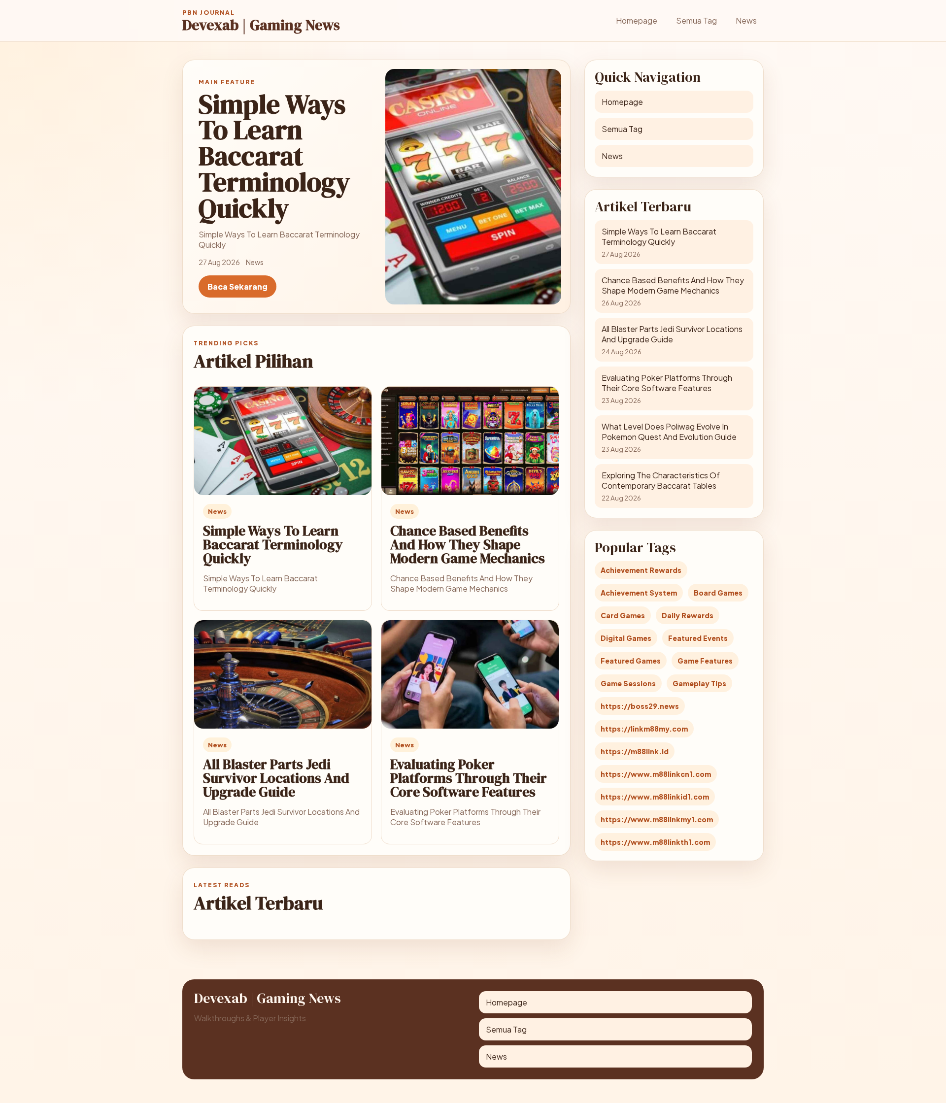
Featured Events (698, 638)
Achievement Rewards (641, 570)
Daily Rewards (687, 615)
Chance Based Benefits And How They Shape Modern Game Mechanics (467, 544)
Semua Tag (696, 20)
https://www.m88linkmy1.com (657, 819)
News (746, 20)
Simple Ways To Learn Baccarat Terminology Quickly (273, 544)
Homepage (636, 20)
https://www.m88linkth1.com (655, 841)
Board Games (718, 592)
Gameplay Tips (699, 683)
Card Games (623, 615)
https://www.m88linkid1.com (655, 796)
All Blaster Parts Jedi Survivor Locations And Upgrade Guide (276, 778)
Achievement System (639, 592)
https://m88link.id (635, 751)
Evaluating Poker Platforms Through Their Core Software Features (468, 778)
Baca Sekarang (237, 286)
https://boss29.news (640, 706)
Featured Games (631, 660)
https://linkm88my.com (644, 728)
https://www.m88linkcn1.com (656, 773)
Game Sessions (628, 683)
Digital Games (626, 638)
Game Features (705, 660)
